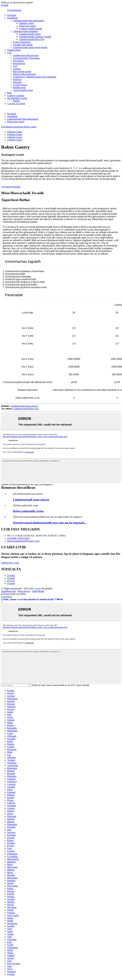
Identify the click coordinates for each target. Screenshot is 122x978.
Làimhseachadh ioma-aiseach (24, 406)
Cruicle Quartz (20, 85)
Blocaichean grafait (22, 71)
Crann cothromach (21, 42)
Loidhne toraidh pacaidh (30, 28)
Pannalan (17, 82)
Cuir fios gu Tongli (16, 103)
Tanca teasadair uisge (23, 90)
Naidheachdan (14, 50)
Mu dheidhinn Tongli (17, 98)
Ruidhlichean (19, 87)
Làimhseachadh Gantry (30, 34)
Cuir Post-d (6, 596)
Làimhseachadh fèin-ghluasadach (28, 20)
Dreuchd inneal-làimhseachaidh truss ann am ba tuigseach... (50, 522)
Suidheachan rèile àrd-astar (25, 55)
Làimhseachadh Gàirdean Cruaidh (35, 36)
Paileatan (17, 79)
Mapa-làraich (24, 591)
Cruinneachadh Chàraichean (26, 58)
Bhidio (16, 101)
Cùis (9, 52)
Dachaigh (11, 15)
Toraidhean (12, 18)
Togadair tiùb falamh (23, 44)
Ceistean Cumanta (15, 95)
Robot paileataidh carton (28, 511)
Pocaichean (18, 60)
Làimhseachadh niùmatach (25, 31)
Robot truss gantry (27, 26)
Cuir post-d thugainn (11, 186)
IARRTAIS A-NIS (10, 563)
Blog (9, 93)
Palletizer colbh (26, 23)
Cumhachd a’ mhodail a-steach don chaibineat (34, 77)
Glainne (17, 68)
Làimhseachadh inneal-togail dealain (30, 47)
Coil (15, 66)
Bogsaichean (19, 63)
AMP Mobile (38, 591)
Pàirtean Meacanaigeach (24, 74)
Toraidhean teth (8, 591)
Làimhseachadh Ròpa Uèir (31, 39)
